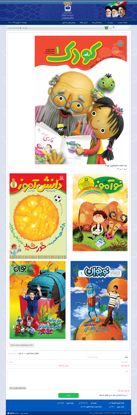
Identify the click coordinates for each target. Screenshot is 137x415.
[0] (9, 354)
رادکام (17, 413)
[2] (91, 357)
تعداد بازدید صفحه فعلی (95, 407)
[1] (88, 357)
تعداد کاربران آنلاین (119, 403)
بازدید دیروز (120, 407)
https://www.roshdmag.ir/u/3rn (22, 345)
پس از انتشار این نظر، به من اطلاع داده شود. (112, 395)
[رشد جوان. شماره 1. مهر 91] (38, 301)
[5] (97, 357)
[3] (93, 357)
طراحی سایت (24, 413)
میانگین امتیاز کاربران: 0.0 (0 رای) (29, 353)
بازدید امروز (70, 403)
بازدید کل (94, 403)
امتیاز (126, 357)
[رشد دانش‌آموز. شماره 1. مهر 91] (38, 216)
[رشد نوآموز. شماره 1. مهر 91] (99, 213)
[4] (95, 357)
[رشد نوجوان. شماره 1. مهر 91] (99, 301)
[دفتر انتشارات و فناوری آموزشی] (67, 12)
